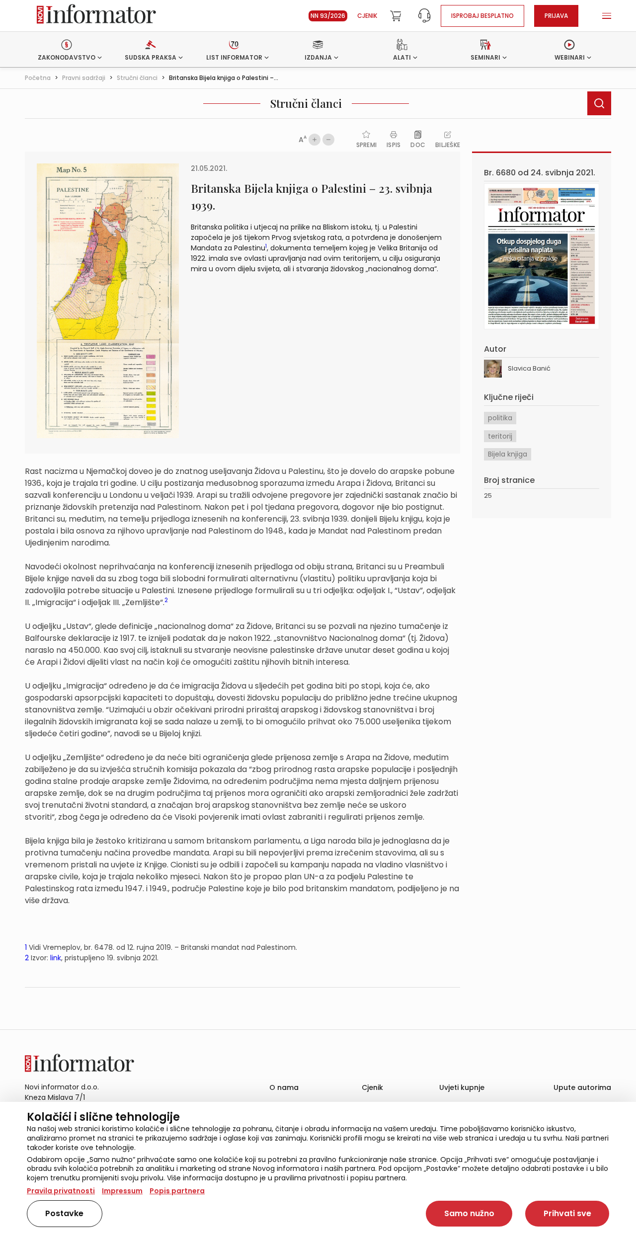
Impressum (122, 1191)
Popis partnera (177, 1191)
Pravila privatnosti (61, 1191)
